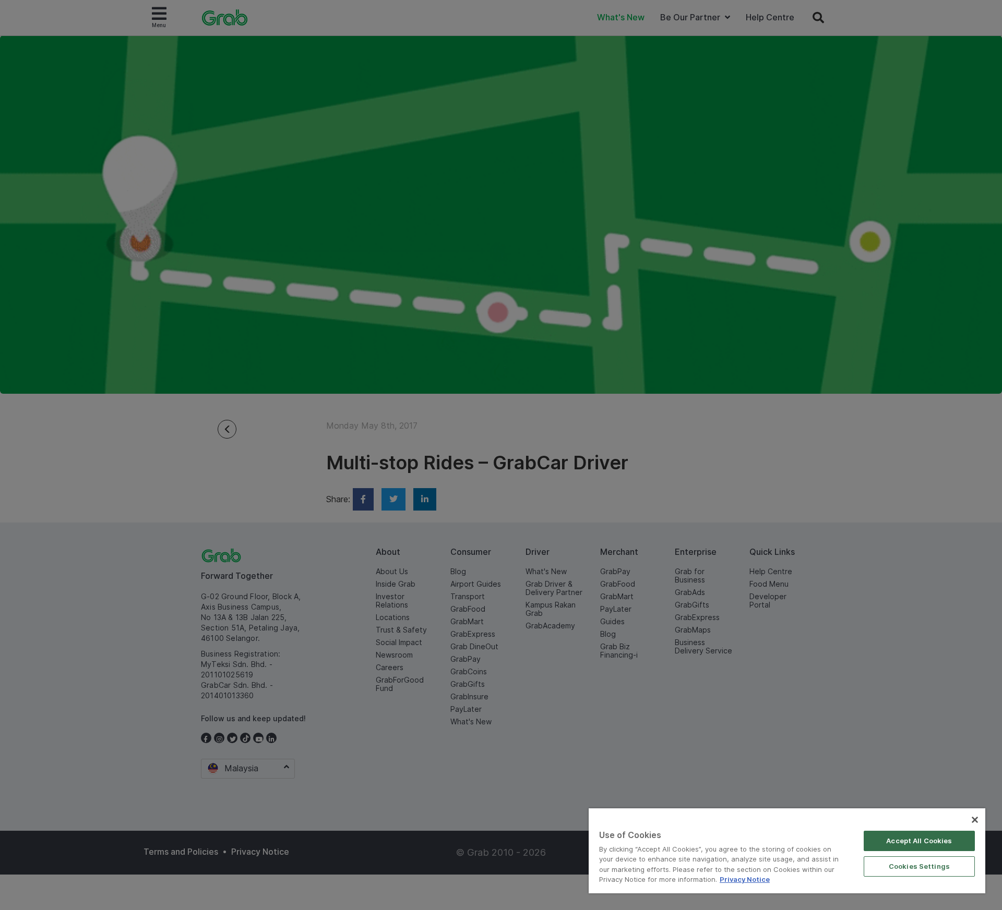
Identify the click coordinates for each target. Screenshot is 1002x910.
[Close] (975, 820)
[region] (787, 850)
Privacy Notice (745, 879)
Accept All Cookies (919, 840)
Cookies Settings (919, 866)
